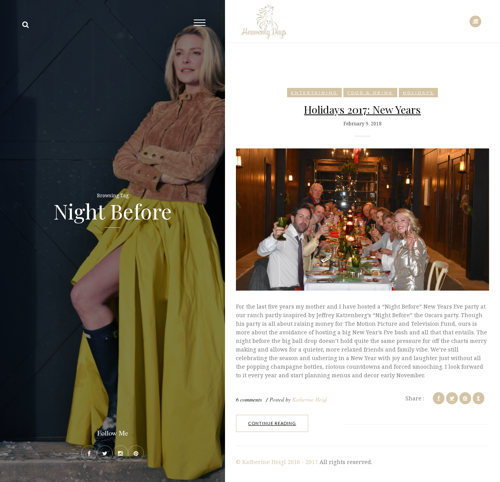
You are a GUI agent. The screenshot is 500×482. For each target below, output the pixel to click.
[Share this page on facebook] (439, 398)
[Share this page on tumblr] (478, 398)
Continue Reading (272, 423)
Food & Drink (370, 92)
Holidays (418, 92)
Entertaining (314, 92)
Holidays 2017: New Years (362, 109)
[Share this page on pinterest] (465, 398)
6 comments (249, 399)
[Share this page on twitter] (452, 398)
